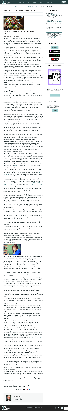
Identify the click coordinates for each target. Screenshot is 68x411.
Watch (34, 2)
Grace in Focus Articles (26, 6)
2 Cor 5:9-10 (7, 186)
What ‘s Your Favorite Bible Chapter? (54, 32)
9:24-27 (40, 184)
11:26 (37, 182)
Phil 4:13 (53, 37)
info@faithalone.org (37, 407)
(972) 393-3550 (29, 407)
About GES (22, 2)
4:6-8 (17, 186)
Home (16, 6)
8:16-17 (13, 184)
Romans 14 (38, 6)
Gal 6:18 (31, 337)
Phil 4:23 (36, 337)
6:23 (10, 184)
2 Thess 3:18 (9, 339)
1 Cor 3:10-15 (34, 184)
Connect (41, 2)
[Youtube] (62, 408)
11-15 (7, 174)
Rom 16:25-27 (7, 331)
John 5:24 (33, 182)
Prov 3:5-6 (57, 36)
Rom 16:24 (12, 335)
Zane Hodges (14, 13)
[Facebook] (55, 408)
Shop (47, 2)
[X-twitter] (59, 408)
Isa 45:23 (16, 165)
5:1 (7, 184)
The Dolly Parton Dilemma (51, 14)
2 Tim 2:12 (12, 186)
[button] (21, 389)
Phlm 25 (15, 339)
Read (29, 2)
